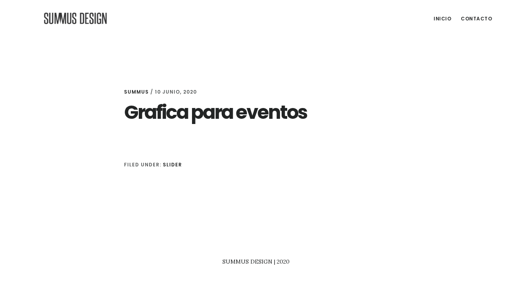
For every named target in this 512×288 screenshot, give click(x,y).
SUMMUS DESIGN (76, 18)
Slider (172, 164)
